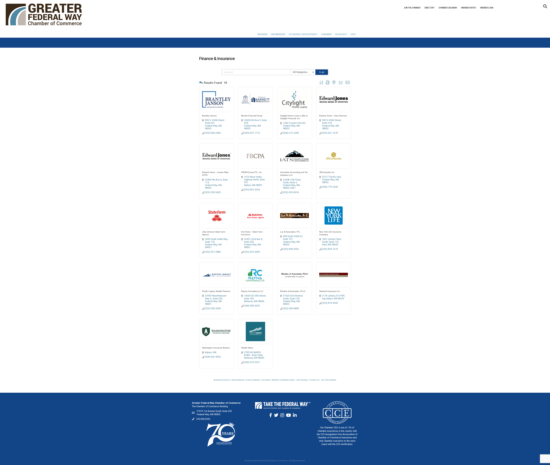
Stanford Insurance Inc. (329, 291)
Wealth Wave (247, 348)
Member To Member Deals (283, 380)
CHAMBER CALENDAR (448, 8)
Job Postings (302, 380)
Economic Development (303, 34)
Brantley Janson (209, 116)
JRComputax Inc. (327, 172)
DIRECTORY (429, 8)
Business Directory (222, 380)
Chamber (326, 34)
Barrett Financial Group (251, 116)
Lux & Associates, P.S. (290, 232)
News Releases (237, 380)
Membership (278, 34)
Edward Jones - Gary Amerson (333, 116)
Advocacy (341, 34)
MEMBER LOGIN (486, 8)
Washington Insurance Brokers (216, 348)
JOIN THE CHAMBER (412, 8)
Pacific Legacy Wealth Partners (216, 291)
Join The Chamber (328, 380)
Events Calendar (253, 380)
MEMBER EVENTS (468, 8)
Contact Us (314, 380)
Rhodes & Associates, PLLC (292, 291)
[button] (201, 82)
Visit (353, 34)
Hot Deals (266, 380)
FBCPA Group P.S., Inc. (251, 172)
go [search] (323, 72)
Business (262, 34)
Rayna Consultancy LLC (252, 291)
